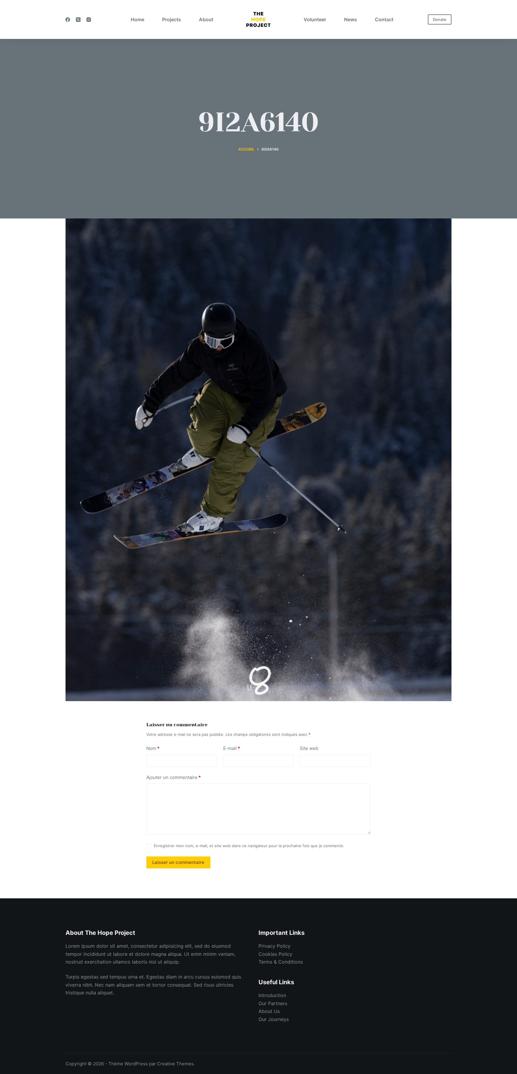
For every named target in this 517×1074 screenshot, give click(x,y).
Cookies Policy (275, 954)
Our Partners (272, 1003)
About (206, 19)
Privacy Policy (274, 946)
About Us (269, 1011)
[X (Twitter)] (78, 19)
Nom (152, 748)
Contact (384, 19)
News (350, 19)
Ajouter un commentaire (173, 777)
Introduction (272, 995)
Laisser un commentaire (178, 862)
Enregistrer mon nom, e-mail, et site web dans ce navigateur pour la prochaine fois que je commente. (249, 845)
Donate (439, 19)
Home (137, 19)
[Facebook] (68, 19)
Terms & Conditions (280, 962)
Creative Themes (175, 1064)
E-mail (231, 748)
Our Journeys (273, 1019)
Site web (309, 748)
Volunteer (315, 19)
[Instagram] (88, 19)
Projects (171, 19)
